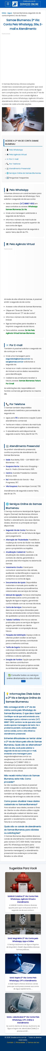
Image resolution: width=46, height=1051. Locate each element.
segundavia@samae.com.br (18, 359)
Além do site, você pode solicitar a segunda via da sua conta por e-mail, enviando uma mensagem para (20, 751)
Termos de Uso (33, 1042)
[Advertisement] (23, 58)
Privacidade (20, 1042)
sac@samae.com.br (14, 361)
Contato (10, 1042)
